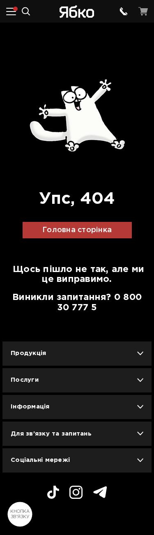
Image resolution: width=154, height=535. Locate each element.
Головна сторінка (77, 230)
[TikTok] (53, 493)
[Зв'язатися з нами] (123, 11)
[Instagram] (76, 493)
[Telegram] (100, 493)
